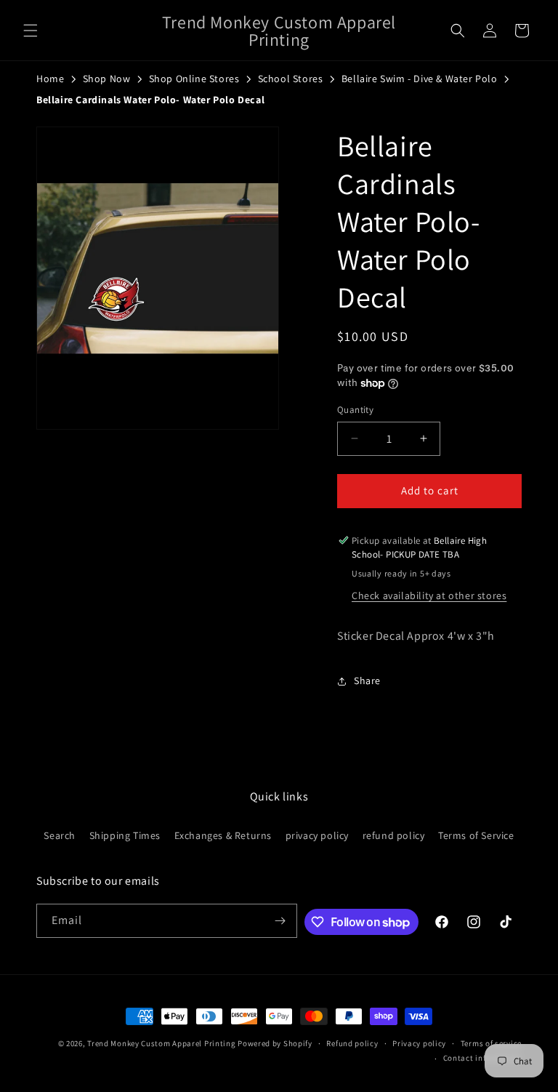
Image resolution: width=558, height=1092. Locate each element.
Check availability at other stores (429, 595)
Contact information (482, 1058)
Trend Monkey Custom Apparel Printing (161, 1043)
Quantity (355, 410)
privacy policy (317, 835)
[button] (30, 31)
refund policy (394, 835)
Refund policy (352, 1043)
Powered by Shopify (275, 1043)
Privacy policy (419, 1043)
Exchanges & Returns (223, 835)
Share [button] (367, 680)
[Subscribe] (280, 921)
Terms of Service (476, 835)
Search (60, 835)
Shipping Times (125, 835)
